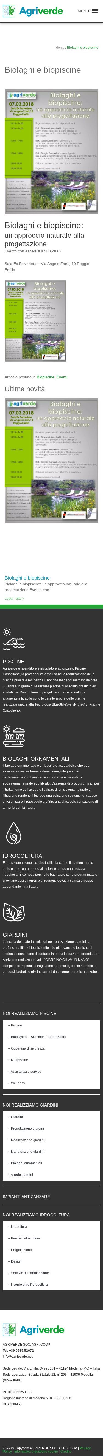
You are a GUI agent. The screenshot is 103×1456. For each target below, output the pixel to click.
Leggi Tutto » (14, 598)
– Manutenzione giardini (26, 1152)
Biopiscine (45, 377)
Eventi (62, 377)
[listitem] (51, 1345)
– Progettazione (20, 1250)
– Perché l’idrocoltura (24, 1238)
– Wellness (16, 1083)
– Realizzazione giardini (26, 1140)
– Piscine (15, 1025)
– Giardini (15, 1117)
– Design (15, 1261)
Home (60, 47)
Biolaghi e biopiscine (27, 578)
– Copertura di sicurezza (26, 1048)
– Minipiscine (18, 1060)
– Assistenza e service (24, 1071)
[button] (83, 11)
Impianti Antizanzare (26, 1196)
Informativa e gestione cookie (36, 1452)
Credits (65, 1452)
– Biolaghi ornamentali (25, 1163)
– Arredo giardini (20, 1175)
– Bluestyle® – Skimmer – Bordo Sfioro (37, 1037)
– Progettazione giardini (26, 1128)
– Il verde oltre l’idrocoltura (28, 1284)
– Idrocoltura (17, 1227)
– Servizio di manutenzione (28, 1273)
